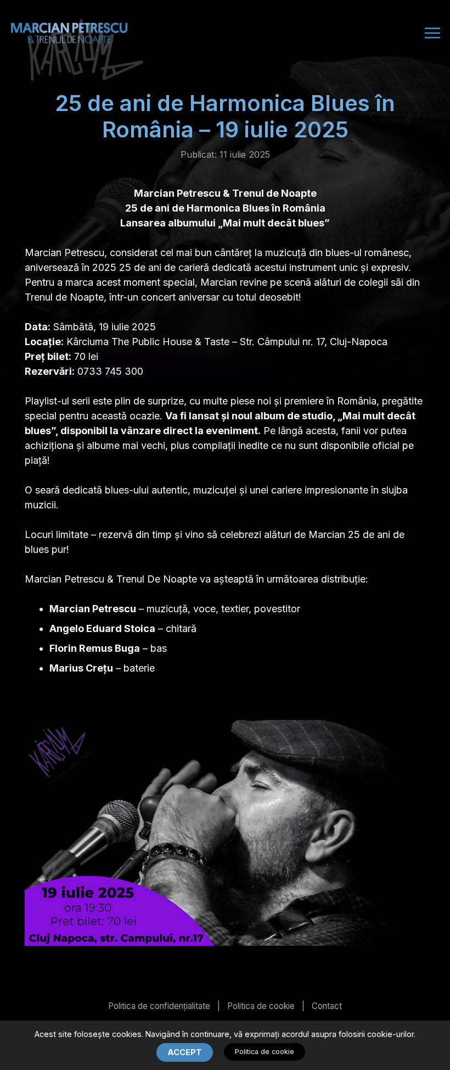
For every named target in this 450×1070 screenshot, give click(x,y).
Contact (327, 1006)
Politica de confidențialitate (159, 1006)
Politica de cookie (261, 1006)
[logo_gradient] (69, 33)
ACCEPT (184, 1052)
